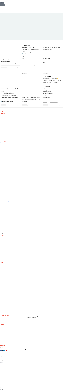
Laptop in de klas (46, 8)
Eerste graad (1, 361)
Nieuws (55, 8)
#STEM (24, 65)
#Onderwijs (56, 102)
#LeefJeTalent (29, 65)
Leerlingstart (1, 356)
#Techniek (54, 102)
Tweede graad (1, 362)
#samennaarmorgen (33, 65)
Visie (36, 8)
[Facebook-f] (1, 350)
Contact (61, 8)
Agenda (58, 8)
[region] (31, 26)
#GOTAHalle (44, 102)
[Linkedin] (4, 350)
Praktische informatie (40, 8)
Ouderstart (1, 357)
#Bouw (46, 102)
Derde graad (1, 363)
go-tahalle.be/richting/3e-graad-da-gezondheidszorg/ (7, 101)
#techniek (26, 65)
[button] (4, 67)
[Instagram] (2, 350)
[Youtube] (6, 350)
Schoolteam (2, 200)
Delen (17, 67)
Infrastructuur (2, 113)
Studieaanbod (51, 8)
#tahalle (23, 65)
